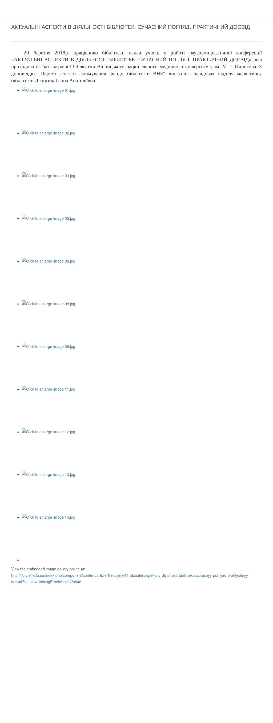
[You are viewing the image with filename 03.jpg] (142, 193)
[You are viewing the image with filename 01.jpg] (142, 108)
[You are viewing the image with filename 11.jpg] (142, 407)
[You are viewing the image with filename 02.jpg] (142, 151)
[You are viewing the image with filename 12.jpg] (142, 449)
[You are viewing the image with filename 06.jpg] (142, 279)
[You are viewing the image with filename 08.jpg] (142, 321)
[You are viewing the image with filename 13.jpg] (142, 492)
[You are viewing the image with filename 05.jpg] (142, 236)
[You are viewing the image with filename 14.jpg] (142, 535)
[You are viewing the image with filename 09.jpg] (142, 364)
